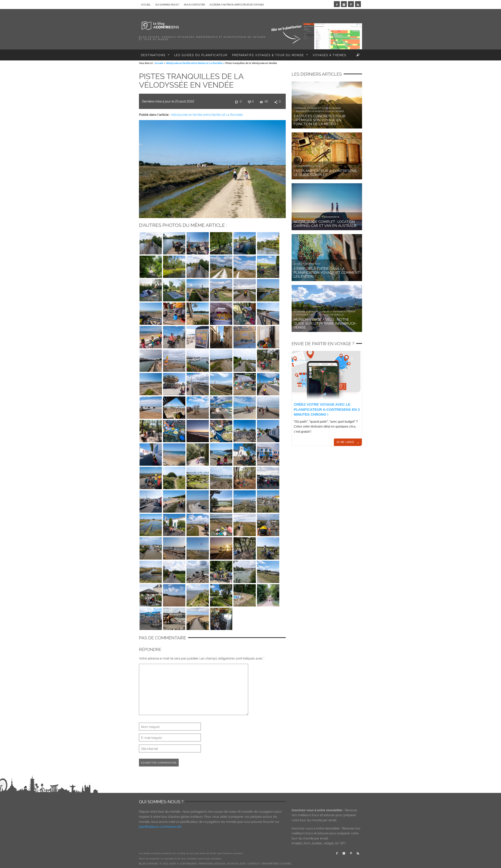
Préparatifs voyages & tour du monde (320, 111)
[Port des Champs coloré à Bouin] (268, 500)
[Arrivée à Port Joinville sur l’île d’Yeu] (268, 477)
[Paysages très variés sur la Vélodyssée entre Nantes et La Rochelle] (150, 266)
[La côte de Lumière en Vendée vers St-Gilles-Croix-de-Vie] (221, 383)
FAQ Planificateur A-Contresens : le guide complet (326, 172)
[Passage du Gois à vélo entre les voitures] (197, 500)
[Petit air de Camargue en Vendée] (268, 547)
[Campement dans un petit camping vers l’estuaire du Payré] (244, 313)
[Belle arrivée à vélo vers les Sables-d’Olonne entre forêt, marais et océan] (221, 360)
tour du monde (169, 811)
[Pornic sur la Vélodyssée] (244, 571)
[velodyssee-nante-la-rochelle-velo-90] (150, 242)
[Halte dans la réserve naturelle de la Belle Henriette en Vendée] (150, 313)
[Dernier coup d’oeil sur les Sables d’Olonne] (150, 336)
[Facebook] (337, 4)
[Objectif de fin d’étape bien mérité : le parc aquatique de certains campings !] (221, 406)
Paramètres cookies (276, 863)
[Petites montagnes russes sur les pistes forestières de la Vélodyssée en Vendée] (268, 594)
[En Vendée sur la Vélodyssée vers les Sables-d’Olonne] (150, 383)
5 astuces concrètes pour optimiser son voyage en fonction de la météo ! (319, 119)
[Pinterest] (351, 4)
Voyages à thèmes (344, 311)
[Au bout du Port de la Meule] (221, 453)
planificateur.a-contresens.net (160, 826)
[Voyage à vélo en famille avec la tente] (244, 547)
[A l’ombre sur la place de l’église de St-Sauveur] (244, 453)
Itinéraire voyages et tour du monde (317, 108)
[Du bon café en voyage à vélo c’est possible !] (174, 313)
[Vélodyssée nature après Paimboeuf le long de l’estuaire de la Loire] (268, 289)
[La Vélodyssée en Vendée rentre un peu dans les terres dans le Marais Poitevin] (221, 289)
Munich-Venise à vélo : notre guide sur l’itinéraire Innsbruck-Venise (325, 323)
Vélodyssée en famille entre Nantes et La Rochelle (194, 63)
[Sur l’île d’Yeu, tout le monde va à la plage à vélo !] (244, 430)
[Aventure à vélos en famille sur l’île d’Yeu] (197, 453)
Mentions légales (212, 863)
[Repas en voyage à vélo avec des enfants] (221, 430)
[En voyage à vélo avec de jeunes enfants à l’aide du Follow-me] (244, 406)
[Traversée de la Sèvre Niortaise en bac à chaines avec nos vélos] (174, 242)
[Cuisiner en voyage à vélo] (174, 430)
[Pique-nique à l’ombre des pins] (244, 477)
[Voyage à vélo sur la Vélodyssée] (244, 289)
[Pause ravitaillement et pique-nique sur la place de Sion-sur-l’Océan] (174, 406)
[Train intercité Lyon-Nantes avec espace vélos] (221, 618)
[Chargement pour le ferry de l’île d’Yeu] (150, 500)
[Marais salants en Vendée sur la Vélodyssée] (150, 524)
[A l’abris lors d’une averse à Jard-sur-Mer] (150, 594)
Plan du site (236, 863)
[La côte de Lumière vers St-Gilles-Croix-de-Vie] (150, 406)
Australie (300, 217)
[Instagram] (344, 4)
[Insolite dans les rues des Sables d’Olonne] (197, 336)
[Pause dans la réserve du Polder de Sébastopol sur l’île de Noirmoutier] (221, 500)
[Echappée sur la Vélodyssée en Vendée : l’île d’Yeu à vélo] (174, 477)
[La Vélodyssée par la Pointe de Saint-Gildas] (268, 571)
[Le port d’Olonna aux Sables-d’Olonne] (197, 360)
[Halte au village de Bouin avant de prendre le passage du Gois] (174, 524)
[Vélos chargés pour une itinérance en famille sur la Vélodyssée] (221, 571)
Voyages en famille (331, 314)
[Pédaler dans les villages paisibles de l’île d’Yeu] (268, 430)
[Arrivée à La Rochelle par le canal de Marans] (221, 242)
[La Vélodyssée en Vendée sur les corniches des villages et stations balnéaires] (268, 406)
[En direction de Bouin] (197, 524)
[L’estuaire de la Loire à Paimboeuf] (197, 289)
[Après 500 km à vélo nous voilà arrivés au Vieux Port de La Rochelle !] (197, 242)
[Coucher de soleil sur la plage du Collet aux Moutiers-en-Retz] (174, 547)
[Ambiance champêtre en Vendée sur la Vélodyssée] (244, 524)
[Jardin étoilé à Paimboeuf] (197, 594)
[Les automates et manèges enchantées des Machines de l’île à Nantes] (174, 618)
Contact (254, 863)
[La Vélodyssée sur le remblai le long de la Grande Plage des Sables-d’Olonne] (174, 336)
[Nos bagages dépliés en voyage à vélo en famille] (244, 383)
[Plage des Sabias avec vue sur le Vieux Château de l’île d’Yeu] (197, 477)
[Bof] (197, 383)
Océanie (315, 217)
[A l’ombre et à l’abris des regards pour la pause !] (268, 266)
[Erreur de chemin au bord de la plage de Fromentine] (174, 500)
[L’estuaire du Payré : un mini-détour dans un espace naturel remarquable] (197, 313)
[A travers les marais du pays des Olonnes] (244, 360)
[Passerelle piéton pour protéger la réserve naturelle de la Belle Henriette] (197, 618)
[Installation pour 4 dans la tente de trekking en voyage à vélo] (221, 313)
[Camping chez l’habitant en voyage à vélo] (150, 289)
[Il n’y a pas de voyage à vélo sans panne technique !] (150, 477)
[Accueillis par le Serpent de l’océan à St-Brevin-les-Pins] (174, 594)
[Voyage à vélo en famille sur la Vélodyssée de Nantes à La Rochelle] (174, 571)
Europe (313, 311)
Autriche (299, 311)
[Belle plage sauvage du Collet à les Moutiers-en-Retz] (197, 547)
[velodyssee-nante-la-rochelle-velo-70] (221, 336)
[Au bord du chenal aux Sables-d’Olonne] (150, 360)
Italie (325, 311)
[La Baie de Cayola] (268, 313)
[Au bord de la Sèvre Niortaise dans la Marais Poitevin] (268, 242)
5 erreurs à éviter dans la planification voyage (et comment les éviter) (327, 272)
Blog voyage (148, 863)
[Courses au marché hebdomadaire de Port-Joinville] (268, 453)
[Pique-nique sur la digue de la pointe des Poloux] (221, 524)
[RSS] (358, 4)
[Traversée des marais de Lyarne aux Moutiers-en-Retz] (150, 571)
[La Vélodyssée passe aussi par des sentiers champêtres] (221, 266)
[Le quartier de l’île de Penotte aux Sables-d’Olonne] (244, 336)
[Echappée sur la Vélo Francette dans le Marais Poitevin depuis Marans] (197, 266)
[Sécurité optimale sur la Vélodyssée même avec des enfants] (150, 430)
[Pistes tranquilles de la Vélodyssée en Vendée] (212, 168)
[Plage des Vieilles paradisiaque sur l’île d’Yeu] (174, 453)
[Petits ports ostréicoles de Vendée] (268, 524)
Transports (331, 217)
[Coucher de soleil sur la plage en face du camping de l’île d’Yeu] (197, 430)
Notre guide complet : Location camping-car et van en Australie (325, 223)
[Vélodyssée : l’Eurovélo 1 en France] (244, 594)
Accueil (159, 63)
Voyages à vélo (305, 314)
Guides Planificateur (307, 166)
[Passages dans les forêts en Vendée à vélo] (268, 360)
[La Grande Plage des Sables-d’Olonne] (174, 360)
